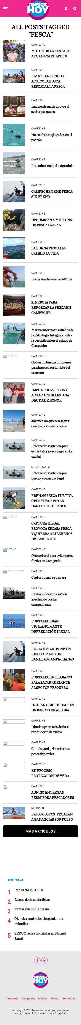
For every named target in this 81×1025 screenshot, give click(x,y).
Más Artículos (40, 831)
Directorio (12, 998)
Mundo (55, 998)
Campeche (28, 998)
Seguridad (69, 998)
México (42, 998)
